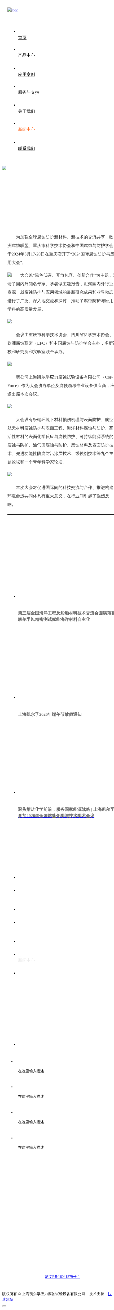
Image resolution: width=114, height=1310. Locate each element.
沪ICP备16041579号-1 (62, 1277)
